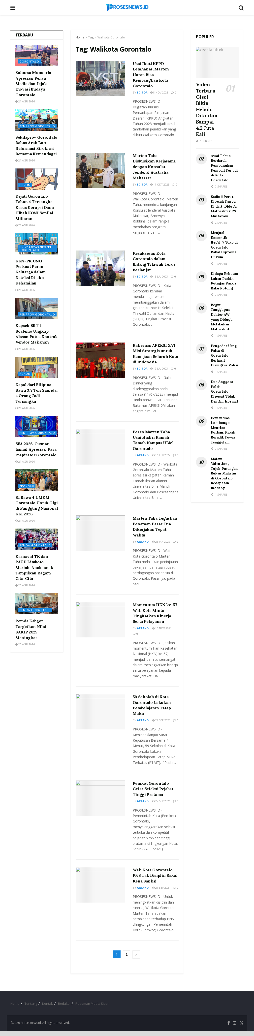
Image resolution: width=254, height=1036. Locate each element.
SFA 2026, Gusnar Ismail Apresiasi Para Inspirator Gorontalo (36, 449)
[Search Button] (241, 7)
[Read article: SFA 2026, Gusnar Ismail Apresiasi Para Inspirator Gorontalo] (36, 426)
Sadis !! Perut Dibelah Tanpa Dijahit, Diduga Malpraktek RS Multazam (224, 206)
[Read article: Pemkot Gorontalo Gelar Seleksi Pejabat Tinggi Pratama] (100, 798)
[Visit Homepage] (127, 7)
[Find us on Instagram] (234, 1023)
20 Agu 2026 (26, 585)
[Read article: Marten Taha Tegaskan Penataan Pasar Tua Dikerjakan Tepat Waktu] (100, 533)
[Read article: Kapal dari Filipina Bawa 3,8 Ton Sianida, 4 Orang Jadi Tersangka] (36, 367)
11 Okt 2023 (161, 184)
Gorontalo (29, 61)
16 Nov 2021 (163, 628)
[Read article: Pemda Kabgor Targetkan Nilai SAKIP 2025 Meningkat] (36, 603)
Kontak (47, 1003)
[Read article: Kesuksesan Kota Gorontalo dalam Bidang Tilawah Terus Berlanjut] (100, 268)
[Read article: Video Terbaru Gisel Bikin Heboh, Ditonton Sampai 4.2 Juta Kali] (217, 62)
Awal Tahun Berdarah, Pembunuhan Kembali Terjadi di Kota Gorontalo (224, 168)
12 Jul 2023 (160, 368)
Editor (142, 92)
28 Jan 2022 (162, 541)
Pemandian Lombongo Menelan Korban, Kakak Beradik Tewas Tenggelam (223, 430)
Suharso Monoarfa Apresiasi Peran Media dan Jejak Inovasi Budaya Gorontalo (33, 83)
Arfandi (143, 455)
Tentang (31, 1003)
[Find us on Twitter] (242, 1023)
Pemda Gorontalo (35, 545)
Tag (91, 37)
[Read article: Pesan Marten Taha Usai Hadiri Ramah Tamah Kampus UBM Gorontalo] (100, 447)
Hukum (25, 185)
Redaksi (64, 1003)
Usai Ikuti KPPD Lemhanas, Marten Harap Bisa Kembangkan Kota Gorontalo (151, 74)
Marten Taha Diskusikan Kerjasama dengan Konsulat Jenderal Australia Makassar (154, 166)
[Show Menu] (12, 7)
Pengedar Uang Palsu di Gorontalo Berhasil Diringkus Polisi (224, 355)
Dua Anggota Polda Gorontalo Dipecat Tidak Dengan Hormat (224, 391)
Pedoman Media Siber (92, 1003)
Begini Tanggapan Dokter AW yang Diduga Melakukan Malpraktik (221, 317)
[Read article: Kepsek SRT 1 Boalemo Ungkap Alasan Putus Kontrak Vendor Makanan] (36, 308)
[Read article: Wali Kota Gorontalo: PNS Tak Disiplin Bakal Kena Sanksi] (100, 885)
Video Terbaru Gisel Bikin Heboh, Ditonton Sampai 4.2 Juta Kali (207, 109)
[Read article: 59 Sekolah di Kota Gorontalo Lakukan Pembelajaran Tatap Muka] (100, 711)
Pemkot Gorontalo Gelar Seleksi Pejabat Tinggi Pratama (153, 789)
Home (80, 37)
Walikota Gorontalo (111, 37)
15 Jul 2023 (160, 276)
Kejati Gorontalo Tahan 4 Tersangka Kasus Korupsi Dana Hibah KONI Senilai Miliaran (34, 207)
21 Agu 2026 (26, 101)
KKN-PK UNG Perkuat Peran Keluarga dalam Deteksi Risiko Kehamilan (30, 272)
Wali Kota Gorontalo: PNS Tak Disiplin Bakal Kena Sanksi (155, 875)
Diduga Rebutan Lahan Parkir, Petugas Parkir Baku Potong (224, 280)
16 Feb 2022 (162, 455)
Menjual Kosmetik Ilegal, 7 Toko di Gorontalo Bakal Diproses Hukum (224, 244)
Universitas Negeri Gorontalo (35, 248)
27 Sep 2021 (162, 720)
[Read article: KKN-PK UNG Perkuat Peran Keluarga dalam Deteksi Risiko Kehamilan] (36, 243)
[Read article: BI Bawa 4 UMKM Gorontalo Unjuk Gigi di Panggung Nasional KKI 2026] (36, 480)
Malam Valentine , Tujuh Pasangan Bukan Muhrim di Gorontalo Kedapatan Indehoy (224, 473)
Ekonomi (26, 486)
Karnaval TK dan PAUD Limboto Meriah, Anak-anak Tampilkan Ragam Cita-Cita (34, 567)
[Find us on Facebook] (228, 1023)
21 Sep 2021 (162, 887)
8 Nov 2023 (160, 92)
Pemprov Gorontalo (37, 126)
